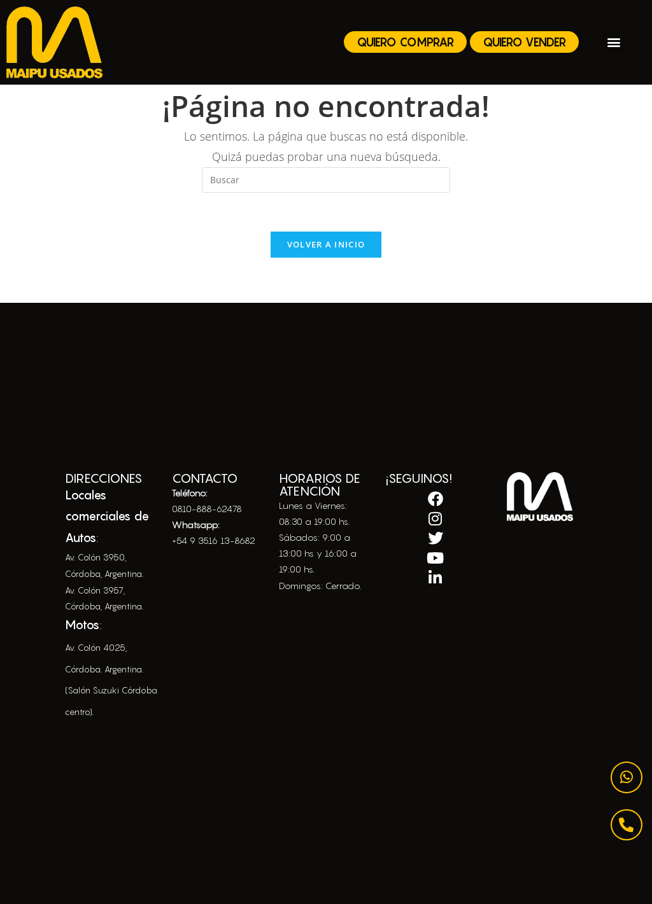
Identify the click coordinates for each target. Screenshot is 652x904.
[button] (613, 42)
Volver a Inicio (326, 244)
